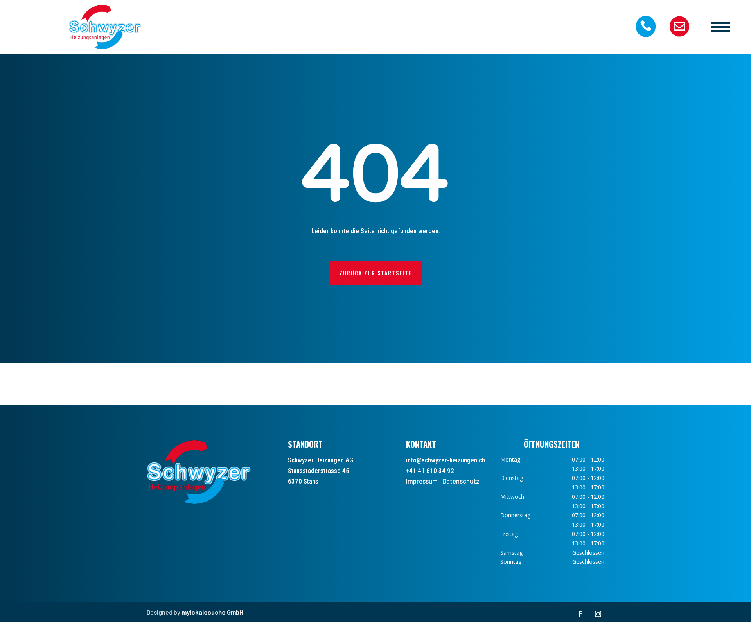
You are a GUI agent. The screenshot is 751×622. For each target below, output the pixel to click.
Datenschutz (461, 481)
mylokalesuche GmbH (212, 612)
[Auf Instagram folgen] (598, 614)
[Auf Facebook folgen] (580, 614)
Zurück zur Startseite (376, 273)
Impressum (422, 481)
